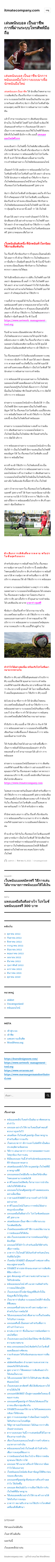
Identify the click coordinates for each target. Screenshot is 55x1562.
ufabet (10, 1000)
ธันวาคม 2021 (14, 973)
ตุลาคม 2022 (13, 933)
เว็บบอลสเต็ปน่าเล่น (13, 1547)
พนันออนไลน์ (13, 1007)
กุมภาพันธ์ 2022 (15, 965)
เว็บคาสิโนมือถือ (12, 1534)
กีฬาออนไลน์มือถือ (13, 1527)
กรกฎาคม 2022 (15, 945)
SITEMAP (9, 1520)
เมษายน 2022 (14, 957)
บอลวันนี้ (8, 1540)
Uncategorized (40, 861)
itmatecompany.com (22, 10)
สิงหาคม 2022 (14, 941)
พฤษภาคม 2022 (15, 953)
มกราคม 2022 (14, 969)
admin (11, 861)
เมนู (47, 10)
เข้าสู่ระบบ (12, 1030)
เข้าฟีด (10, 1034)
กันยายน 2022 (14, 937)
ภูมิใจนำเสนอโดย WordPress (37, 1556)
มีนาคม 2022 (14, 961)
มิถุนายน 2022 (14, 949)
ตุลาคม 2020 (13, 976)
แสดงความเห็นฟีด (16, 1038)
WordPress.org (15, 1042)
